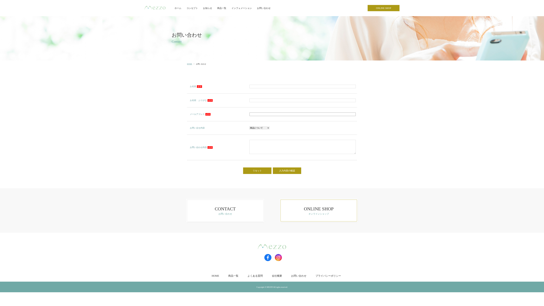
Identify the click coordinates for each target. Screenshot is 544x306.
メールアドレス (200, 114)
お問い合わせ (264, 8)
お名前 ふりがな (201, 100)
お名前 (195, 86)
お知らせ (207, 8)
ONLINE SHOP (383, 8)
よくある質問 (255, 275)
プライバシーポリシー (328, 275)
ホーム (178, 8)
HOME (189, 64)
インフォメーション (241, 8)
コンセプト (192, 8)
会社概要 (277, 275)
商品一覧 (221, 8)
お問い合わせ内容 (201, 147)
